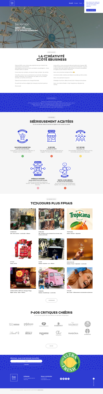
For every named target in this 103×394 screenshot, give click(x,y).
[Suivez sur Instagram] (61, 379)
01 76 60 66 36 (44, 378)
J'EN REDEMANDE (51, 300)
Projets (76, 3)
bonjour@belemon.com (45, 379)
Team (80, 3)
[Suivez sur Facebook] (66, 379)
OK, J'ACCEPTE (91, 10)
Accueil (71, 3)
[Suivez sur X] (68, 379)
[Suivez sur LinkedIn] (63, 379)
